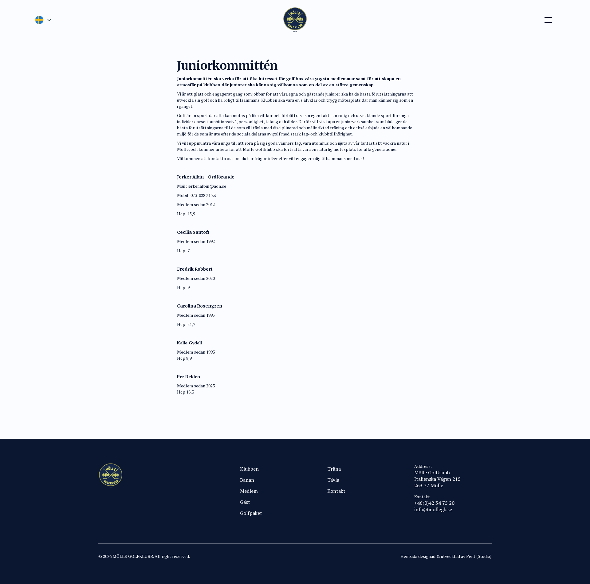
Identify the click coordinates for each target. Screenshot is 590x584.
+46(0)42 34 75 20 (434, 503)
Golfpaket (251, 513)
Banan (247, 479)
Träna (334, 468)
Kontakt (336, 491)
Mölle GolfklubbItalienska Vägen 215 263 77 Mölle (437, 479)
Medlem (249, 491)
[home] (295, 20)
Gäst (245, 502)
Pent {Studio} (479, 556)
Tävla (333, 479)
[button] (43, 20)
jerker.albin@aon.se (207, 186)
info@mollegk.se (433, 509)
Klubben (249, 468)
